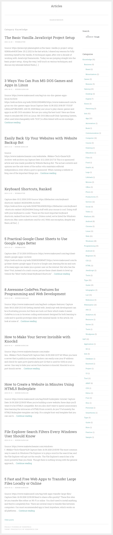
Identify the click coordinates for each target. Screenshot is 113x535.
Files (88, 157)
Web (87, 236)
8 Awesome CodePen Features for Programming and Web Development (35, 291)
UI (87, 373)
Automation (90, 123)
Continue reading (13, 122)
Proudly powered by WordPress (18, 527)
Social (88, 207)
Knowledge (87, 59)
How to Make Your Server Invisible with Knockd (37, 339)
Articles (56, 6)
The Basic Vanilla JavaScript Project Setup (40, 37)
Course (88, 143)
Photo (88, 192)
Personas (89, 408)
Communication (92, 133)
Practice (89, 432)
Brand (88, 69)
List (87, 295)
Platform (87, 216)
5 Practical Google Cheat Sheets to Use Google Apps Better (36, 240)
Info (85, 113)
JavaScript (90, 270)
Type (86, 280)
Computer (90, 138)
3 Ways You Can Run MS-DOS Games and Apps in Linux (39, 82)
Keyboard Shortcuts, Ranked (28, 189)
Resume (89, 84)
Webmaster (88, 305)
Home (86, 104)
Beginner (89, 256)
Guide (88, 285)
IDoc (87, 403)
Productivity (91, 197)
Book (88, 128)
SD (87, 349)
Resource (89, 319)
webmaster (20, 42)
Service (89, 202)
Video (88, 211)
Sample (89, 437)
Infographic (90, 290)
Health (88, 167)
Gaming (87, 89)
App (87, 118)
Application (88, 344)
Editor (88, 393)
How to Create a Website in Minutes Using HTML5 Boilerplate (39, 386)
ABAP (88, 383)
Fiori (87, 398)
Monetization (91, 74)
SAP (84, 339)
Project (88, 368)
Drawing (89, 148)
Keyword (89, 364)
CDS (87, 388)
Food (88, 162)
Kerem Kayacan (21, 89)
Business (87, 64)
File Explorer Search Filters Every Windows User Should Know (41, 433)
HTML (88, 265)
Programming (89, 246)
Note (88, 427)
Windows (89, 241)
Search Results (56, 20)
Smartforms (90, 413)
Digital (88, 99)
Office (88, 187)
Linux (88, 231)
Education (90, 153)
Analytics (89, 314)
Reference (90, 300)
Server (88, 324)
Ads (87, 309)
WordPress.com (31, 529)
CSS (87, 260)
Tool (86, 378)
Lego (88, 172)
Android (89, 221)
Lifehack (89, 177)
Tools (88, 275)
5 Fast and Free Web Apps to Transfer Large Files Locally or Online (40, 481)
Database (89, 359)
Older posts (9, 520)
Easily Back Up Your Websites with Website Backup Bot (41, 140)
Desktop (89, 94)
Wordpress (90, 334)
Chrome (89, 226)
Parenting (90, 108)
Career (86, 79)
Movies (89, 182)
